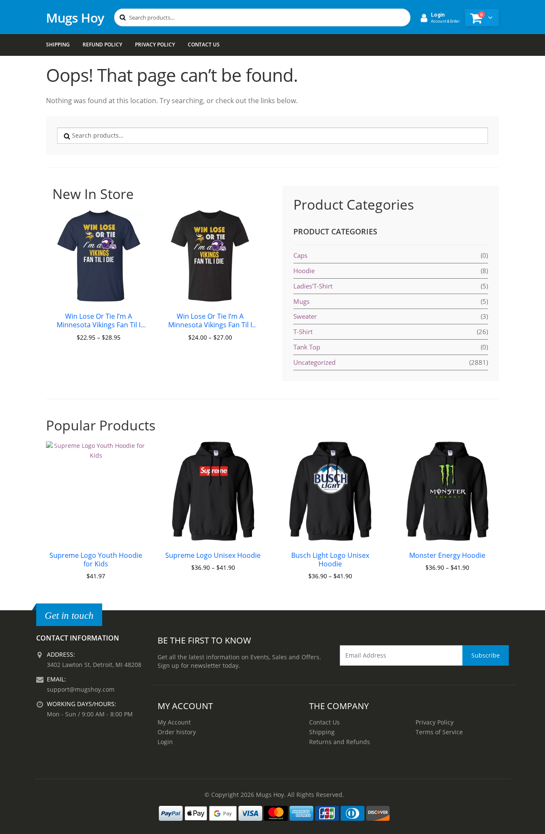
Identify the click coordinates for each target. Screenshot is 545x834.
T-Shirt (303, 331)
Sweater (305, 316)
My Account (174, 722)
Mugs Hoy (75, 17)
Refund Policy (102, 44)
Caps (300, 255)
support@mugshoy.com (81, 689)
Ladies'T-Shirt (313, 286)
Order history (177, 732)
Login (165, 742)
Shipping (58, 44)
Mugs (301, 301)
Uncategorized (314, 362)
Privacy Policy (155, 44)
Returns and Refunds (339, 742)
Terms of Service (439, 732)
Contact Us (204, 44)
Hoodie (304, 270)
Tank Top (306, 347)
